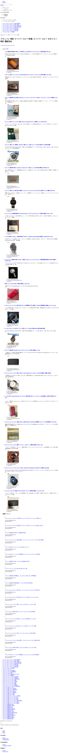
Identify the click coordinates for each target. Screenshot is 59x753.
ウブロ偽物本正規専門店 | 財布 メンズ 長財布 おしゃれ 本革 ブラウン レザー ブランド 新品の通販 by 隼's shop (27, 51)
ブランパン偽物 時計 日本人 (8, 711)
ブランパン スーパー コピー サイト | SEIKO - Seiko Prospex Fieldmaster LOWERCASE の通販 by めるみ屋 (27, 467)
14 (6, 45)
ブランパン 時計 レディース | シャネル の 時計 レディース (17, 546)
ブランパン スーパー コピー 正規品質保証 (11, 686)
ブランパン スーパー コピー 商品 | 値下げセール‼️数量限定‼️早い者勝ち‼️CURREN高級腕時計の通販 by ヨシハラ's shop (30, 305)
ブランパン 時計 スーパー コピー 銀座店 (11, 703)
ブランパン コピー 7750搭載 (8, 31)
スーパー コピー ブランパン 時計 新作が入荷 (12, 663)
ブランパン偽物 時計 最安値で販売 (10, 712)
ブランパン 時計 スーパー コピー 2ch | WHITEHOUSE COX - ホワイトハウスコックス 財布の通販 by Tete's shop (28, 74)
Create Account (5, 738)
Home (4, 1)
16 (9, 45)
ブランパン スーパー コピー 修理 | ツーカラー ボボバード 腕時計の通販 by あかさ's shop (24, 444)
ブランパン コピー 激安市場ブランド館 (11, 674)
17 (10, 45)
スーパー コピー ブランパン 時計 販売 (10, 29)
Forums (4, 744)
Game (4, 730)
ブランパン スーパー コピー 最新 (9, 683)
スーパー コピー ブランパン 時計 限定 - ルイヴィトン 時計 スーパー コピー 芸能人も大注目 (24, 525)
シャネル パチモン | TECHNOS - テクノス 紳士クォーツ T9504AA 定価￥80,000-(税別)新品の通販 (25, 328)
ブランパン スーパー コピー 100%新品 (10, 676)
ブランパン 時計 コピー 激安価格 (9, 692)
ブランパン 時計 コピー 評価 (9, 694)
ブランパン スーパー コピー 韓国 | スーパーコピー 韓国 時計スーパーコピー (20, 618)
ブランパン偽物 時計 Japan (8, 704)
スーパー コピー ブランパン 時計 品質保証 (11, 23)
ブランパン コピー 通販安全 (8, 675)
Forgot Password (6, 739)
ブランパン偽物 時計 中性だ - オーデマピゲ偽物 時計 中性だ (17, 561)
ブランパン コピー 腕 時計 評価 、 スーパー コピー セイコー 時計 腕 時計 (20, 611)
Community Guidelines (7, 745)
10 (1, 45)
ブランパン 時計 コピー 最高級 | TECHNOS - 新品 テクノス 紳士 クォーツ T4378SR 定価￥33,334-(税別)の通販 (27, 144)
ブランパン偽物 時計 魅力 (8, 718)
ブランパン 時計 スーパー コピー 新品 (10, 698)
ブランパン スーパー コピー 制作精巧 (10, 677)
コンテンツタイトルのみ (9, 21)
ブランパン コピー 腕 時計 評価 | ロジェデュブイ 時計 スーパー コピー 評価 (20, 647)
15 (7, 45)
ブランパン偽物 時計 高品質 (8, 717)
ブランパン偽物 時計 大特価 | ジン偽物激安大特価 (15, 532)
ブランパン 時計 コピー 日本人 (9, 691)
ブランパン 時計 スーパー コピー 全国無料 (11, 695)
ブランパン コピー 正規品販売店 (9, 671)
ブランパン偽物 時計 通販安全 (9, 715)
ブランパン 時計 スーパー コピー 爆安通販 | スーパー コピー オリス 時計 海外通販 (22, 654)
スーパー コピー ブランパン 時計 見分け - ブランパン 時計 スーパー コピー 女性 (21, 597)
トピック (6, 8)
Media (4, 731)
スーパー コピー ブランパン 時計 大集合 (11, 24)
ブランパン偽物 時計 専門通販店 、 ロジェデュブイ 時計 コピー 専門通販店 (20, 575)
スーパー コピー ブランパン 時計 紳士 (10, 28)
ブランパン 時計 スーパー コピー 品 (10, 697)
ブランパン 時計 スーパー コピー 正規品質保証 (12, 700)
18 (11, 45)
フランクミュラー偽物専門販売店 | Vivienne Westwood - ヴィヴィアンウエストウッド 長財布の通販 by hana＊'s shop (29, 213)
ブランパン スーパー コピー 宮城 (9, 680)
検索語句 (6, 14)
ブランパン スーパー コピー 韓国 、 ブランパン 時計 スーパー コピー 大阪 (20, 604)
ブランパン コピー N (7, 669)
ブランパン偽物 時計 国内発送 (9, 709)
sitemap (4, 2)
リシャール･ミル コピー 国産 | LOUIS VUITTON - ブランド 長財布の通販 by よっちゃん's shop (24, 490)
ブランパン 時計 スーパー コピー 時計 (10, 699)
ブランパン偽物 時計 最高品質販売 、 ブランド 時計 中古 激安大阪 (18, 582)
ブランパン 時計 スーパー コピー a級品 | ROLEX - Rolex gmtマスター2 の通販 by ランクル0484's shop (26, 121)
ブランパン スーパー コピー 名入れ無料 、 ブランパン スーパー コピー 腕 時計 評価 (22, 640)
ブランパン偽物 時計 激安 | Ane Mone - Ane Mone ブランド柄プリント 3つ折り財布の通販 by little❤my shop (27, 167)
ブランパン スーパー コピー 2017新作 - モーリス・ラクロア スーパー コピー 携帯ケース (23, 518)
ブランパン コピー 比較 (7, 672)
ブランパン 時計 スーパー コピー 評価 (10, 701)
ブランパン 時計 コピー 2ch (8, 687)
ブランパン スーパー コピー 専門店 (10, 681)
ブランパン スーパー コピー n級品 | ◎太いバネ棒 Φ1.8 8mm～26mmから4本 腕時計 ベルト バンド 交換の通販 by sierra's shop (30, 421)
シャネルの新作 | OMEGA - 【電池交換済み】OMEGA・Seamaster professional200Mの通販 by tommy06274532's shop (29, 236)
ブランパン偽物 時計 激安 (8, 713)
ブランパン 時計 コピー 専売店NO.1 (10, 689)
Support (4, 750)
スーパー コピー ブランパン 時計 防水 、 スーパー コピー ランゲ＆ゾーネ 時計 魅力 (22, 590)
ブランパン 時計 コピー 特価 (9, 693)
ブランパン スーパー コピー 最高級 (10, 685)
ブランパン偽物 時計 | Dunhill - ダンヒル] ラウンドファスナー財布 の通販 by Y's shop (22, 350)
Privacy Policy (5, 751)
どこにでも (6, 7)
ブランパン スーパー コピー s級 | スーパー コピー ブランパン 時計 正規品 (20, 633)
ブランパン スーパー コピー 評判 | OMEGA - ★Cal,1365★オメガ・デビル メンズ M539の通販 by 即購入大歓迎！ (28, 373)
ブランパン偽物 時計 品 (7, 706)
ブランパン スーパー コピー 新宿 (9, 682)
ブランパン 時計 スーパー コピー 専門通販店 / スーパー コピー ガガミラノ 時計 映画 (22, 554)
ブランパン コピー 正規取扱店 (9, 670)
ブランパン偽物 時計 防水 (8, 716)
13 (5, 45)
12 (4, 45)
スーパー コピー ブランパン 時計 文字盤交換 (12, 25)
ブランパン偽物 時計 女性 (8, 710)
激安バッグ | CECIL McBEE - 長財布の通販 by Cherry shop (17, 283)
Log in (4, 737)
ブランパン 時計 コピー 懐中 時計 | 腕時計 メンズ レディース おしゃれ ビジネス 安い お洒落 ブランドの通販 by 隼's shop (30, 190)
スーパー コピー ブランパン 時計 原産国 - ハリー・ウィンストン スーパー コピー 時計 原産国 (24, 539)
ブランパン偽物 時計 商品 (8, 707)
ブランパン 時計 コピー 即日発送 (9, 688)
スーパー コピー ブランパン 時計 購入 (10, 30)
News (4, 732)
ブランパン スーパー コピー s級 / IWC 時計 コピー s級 (16, 568)
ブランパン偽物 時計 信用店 (8, 705)
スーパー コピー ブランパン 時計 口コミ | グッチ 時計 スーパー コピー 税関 (20, 625)
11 (3, 45)
